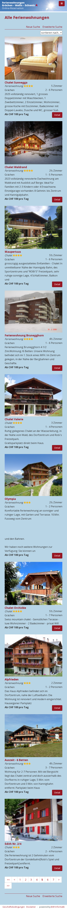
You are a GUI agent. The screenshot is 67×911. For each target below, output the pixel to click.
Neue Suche (33, 27)
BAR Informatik (58, 906)
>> (8, 885)
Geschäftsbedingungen (13, 906)
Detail (57, 114)
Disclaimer (31, 906)
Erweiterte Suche (52, 27)
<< (8, 879)
